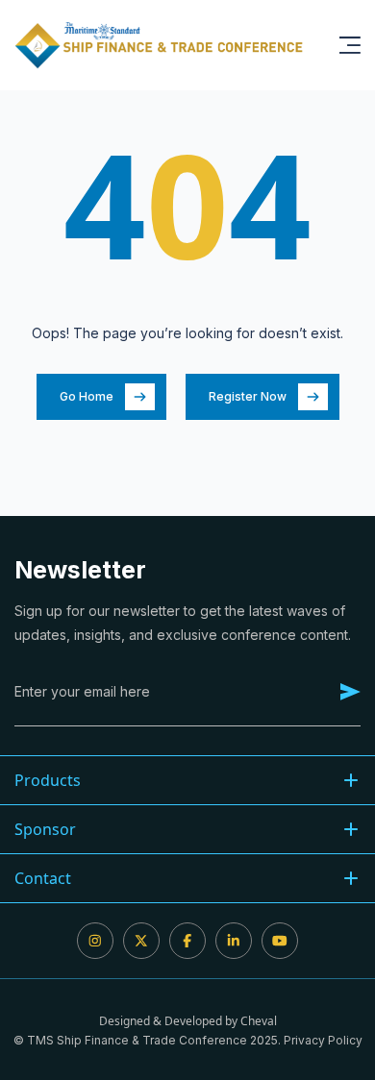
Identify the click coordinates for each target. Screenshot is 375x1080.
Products (47, 780)
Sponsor (45, 829)
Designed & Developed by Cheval (188, 1021)
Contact (42, 878)
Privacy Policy (323, 1040)
